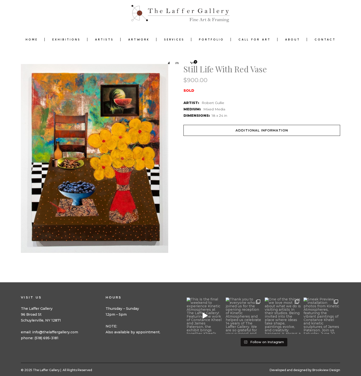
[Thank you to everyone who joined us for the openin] (244, 316)
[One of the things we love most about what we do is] (283, 316)
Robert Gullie (213, 103)
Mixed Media (214, 109)
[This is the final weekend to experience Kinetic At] (205, 316)
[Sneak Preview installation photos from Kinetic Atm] (322, 316)
